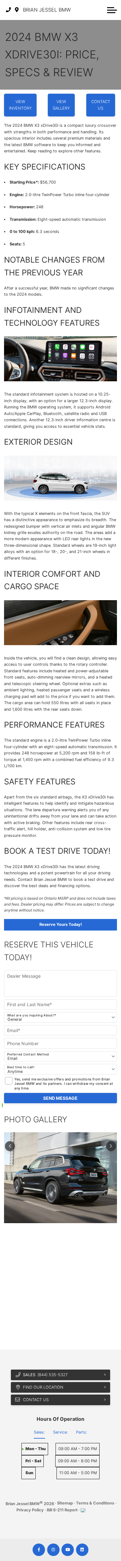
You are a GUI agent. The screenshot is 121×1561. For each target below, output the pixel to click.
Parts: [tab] (81, 1432)
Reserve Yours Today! (60, 924)
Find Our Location (43, 1387)
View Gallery (61, 104)
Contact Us (100, 104)
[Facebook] (39, 1550)
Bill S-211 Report (62, 1510)
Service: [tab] (60, 1432)
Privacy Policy (30, 1510)
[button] (112, 10)
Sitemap (65, 1503)
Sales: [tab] (39, 1432)
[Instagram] (53, 1550)
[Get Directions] (17, 10)
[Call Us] (8, 10)
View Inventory (20, 104)
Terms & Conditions (95, 1503)
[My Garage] (100, 9)
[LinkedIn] (82, 1550)
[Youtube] (67, 1550)
